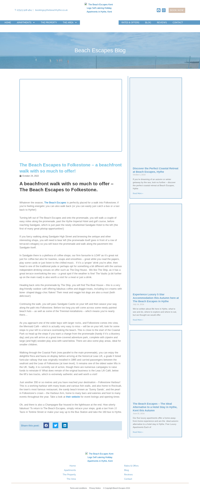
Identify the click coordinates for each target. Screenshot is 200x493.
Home (8, 22)
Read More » (138, 193)
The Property (49, 22)
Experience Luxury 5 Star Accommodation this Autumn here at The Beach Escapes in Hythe (156, 298)
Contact (178, 22)
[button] (46, 425)
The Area (68, 22)
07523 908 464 (24, 10)
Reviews (162, 22)
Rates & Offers (130, 22)
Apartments (24, 22)
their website (73, 396)
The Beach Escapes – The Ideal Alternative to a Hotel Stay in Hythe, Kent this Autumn (155, 407)
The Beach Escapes (55, 202)
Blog (148, 22)
